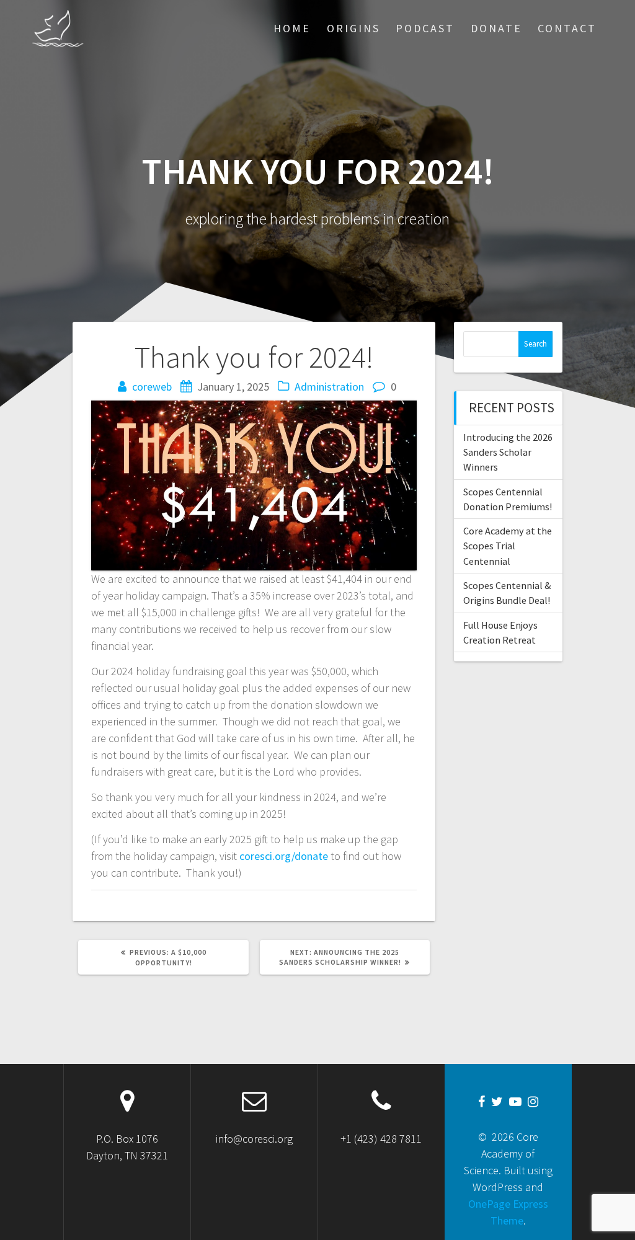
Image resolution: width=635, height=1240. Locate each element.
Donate (496, 28)
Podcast (425, 28)
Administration (329, 386)
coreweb (152, 386)
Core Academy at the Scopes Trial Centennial (507, 546)
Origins (353, 28)
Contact (567, 28)
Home (292, 28)
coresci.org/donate (283, 856)
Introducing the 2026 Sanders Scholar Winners (508, 452)
